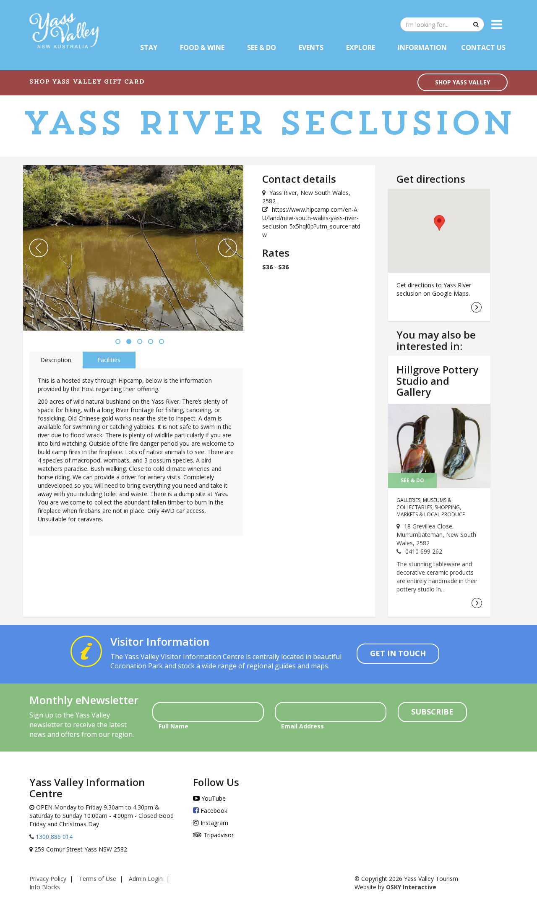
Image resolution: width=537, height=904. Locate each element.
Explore (360, 47)
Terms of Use (97, 879)
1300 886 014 (53, 837)
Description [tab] (55, 360)
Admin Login (146, 879)
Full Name (173, 726)
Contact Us (483, 47)
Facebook (213, 811)
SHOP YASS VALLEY (462, 82)
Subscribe (432, 712)
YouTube (213, 798)
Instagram (213, 823)
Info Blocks (44, 887)
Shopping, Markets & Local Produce (430, 511)
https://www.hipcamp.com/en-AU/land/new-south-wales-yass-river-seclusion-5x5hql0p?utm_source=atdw (311, 222)
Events (311, 47)
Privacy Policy (47, 879)
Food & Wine (202, 47)
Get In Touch (398, 653)
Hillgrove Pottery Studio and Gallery (437, 381)
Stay (148, 47)
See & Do (261, 47)
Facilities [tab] (108, 360)
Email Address (302, 726)
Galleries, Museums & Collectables (423, 504)
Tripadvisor (218, 835)
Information (422, 47)
